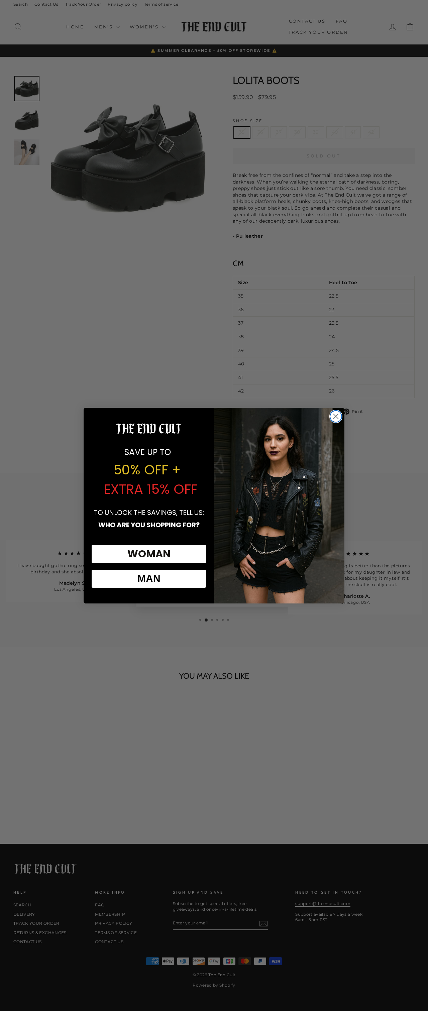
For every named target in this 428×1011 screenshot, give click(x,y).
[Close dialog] (336, 416)
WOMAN (149, 554)
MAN (148, 578)
